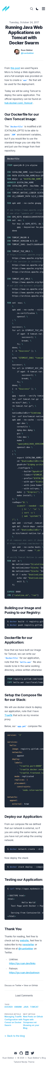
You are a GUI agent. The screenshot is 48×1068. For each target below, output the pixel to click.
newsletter (28, 944)
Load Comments (24, 995)
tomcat (34, 1007)
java (25, 1007)
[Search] (31, 9)
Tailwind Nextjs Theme (24, 1062)
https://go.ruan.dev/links (22, 963)
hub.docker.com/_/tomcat (18, 103)
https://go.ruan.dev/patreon (24, 972)
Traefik (8, 715)
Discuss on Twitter (13, 985)
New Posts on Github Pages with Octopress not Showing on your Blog (33, 1022)
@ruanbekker (27, 53)
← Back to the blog (15, 1036)
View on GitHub (31, 985)
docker (9, 1007)
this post (15, 68)
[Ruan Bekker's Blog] (6, 9)
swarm (18, 1007)
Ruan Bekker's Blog (37, 1058)
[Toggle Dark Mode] (37, 9)
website (24, 940)
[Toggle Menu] (43, 8)
